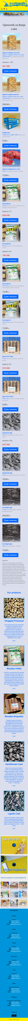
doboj (12, 1005)
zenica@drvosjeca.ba (16, 951)
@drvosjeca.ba (17, 964)
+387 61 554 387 (15, 936)
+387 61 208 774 (15, 922)
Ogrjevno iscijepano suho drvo (10, 94)
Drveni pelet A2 (6, 244)
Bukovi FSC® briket (7, 356)
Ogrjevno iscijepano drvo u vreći (11, 169)
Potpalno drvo (6, 132)
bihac (12, 991)
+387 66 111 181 (15, 963)
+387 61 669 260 (15, 990)
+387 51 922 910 (15, 961)
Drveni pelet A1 (6, 203)
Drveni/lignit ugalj (7, 507)
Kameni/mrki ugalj (7, 433)
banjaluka (12, 964)
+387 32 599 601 (15, 1002)
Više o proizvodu (11, 71)
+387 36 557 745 (15, 934)
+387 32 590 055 (15, 948)
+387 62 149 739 (15, 1003)
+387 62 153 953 (15, 949)
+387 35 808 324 (15, 975)
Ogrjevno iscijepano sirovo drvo (11, 53)
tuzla (12, 978)
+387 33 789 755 (15, 921)
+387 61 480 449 (15, 976)
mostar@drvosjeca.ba (15, 937)
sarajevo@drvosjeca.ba (15, 924)
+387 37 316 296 (15, 988)
